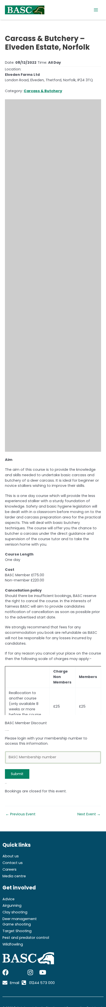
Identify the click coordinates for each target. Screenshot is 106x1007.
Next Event (89, 814)
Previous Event (20, 814)
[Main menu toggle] (96, 10)
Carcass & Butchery (43, 90)
